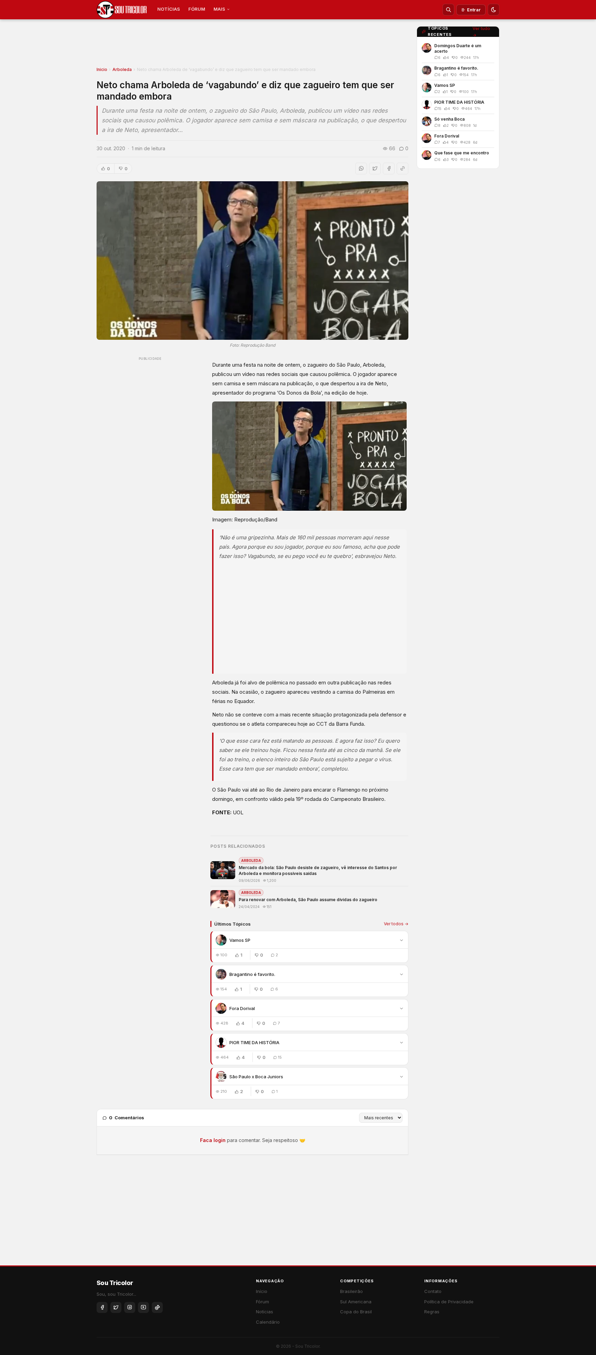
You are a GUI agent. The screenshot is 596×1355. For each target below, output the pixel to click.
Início (261, 1291)
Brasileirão (351, 1291)
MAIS (219, 9)
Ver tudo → (481, 32)
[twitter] (115, 1307)
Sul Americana (355, 1301)
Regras (431, 1311)
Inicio (102, 69)
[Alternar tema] (493, 10)
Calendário (268, 1322)
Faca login (213, 1140)
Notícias (264, 1311)
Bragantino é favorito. (252, 974)
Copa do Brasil (356, 1311)
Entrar (474, 9)
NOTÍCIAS (168, 9)
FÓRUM (196, 9)
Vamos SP (239, 940)
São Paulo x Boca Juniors (256, 1076)
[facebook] (102, 1307)
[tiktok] (157, 1307)
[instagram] (129, 1307)
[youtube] (143, 1307)
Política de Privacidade (449, 1301)
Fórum (262, 1301)
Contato (432, 1291)
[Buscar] (448, 10)
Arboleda (122, 69)
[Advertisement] (252, 45)
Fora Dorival (242, 1008)
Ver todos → (396, 923)
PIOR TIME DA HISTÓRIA (254, 1042)
